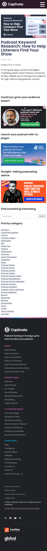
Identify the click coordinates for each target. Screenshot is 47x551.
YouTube (5, 314)
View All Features (12, 474)
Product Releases (9, 292)
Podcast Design (8, 265)
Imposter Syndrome (13, 427)
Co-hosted (9, 388)
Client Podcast (11, 403)
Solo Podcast (10, 385)
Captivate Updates (9, 232)
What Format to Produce (16, 424)
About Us (9, 470)
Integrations (6, 251)
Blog (7, 444)
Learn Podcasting (9, 257)
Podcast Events (8, 268)
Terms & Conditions (12, 486)
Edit (2, 243)
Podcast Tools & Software (12, 289)
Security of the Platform (15, 435)
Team (3, 306)
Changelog (10, 448)
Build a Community (13, 360)
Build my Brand (11, 353)
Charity (4, 235)
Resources (5, 297)
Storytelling (10, 399)
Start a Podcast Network (15, 364)
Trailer (4, 308)
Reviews (4, 300)
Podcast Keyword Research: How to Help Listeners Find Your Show (23, 48)
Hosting (4, 249)
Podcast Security (8, 284)
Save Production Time (14, 371)
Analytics (5, 230)
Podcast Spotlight (9, 287)
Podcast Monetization (10, 278)
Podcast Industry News (11, 276)
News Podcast (11, 392)
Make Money (10, 350)
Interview (5, 254)
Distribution (6, 240)
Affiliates (8, 455)
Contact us (9, 466)
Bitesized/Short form (14, 396)
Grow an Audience (13, 357)
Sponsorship (6, 303)
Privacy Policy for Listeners (15, 494)
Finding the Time (12, 416)
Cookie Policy (10, 498)
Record (4, 295)
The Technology (12, 413)
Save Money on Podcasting (17, 368)
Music (3, 262)
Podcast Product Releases (12, 281)
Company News (8, 238)
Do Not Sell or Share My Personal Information (22, 508)
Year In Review (7, 311)
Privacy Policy (10, 490)
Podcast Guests (8, 273)
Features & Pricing (13, 459)
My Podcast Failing (13, 420)
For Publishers (11, 462)
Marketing (5, 259)
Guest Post (5, 246)
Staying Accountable (14, 431)
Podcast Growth (8, 270)
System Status (11, 452)
